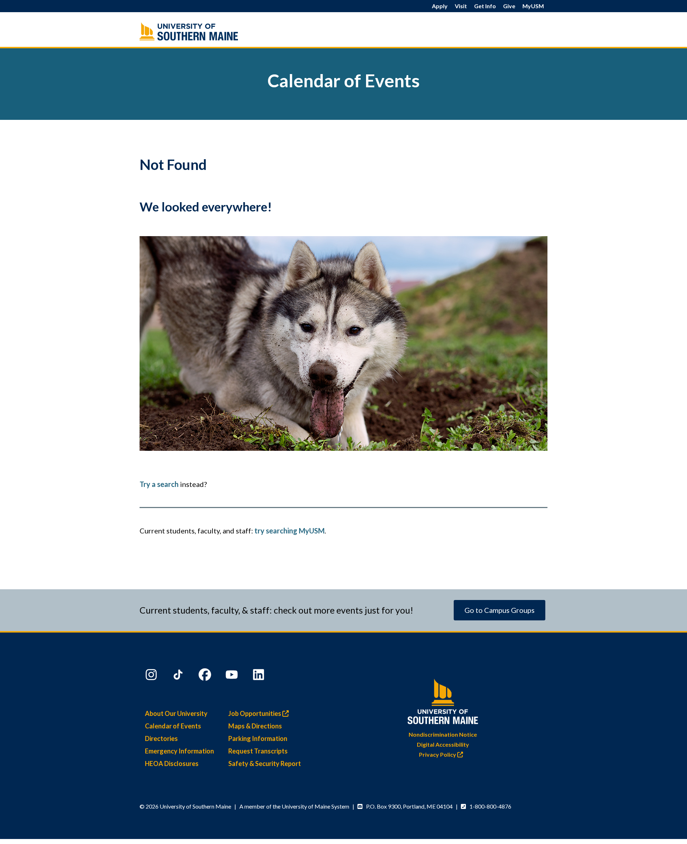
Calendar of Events (173, 726)
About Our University (176, 713)
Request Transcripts (258, 751)
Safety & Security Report (264, 763)
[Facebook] (206, 676)
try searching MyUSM (289, 530)
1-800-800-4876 (490, 806)
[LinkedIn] (259, 676)
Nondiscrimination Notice (443, 734)
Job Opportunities (255, 713)
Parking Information (257, 738)
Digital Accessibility (443, 744)
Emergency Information (179, 751)
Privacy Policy (438, 754)
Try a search (159, 484)
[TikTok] (179, 676)
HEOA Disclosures (172, 763)
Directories (161, 738)
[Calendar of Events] (204, 31)
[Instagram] (152, 676)
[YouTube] (232, 676)
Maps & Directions (255, 726)
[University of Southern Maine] (443, 700)
